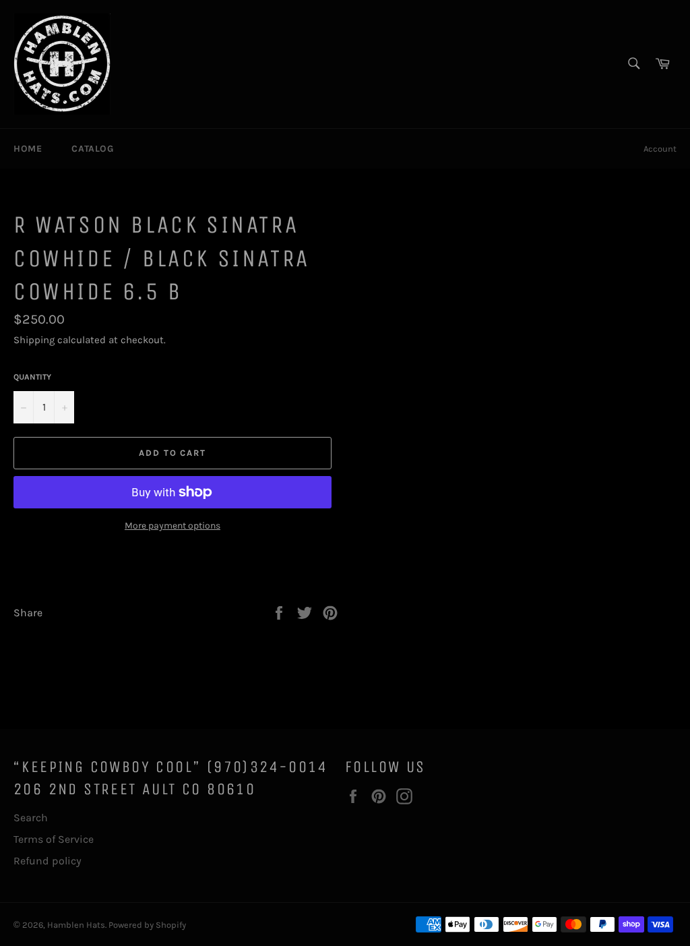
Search (30, 817)
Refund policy (47, 860)
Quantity (32, 377)
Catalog (92, 148)
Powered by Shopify (147, 925)
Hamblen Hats (76, 925)
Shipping (34, 340)
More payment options (172, 525)
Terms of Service (53, 839)
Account (660, 149)
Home (27, 148)
